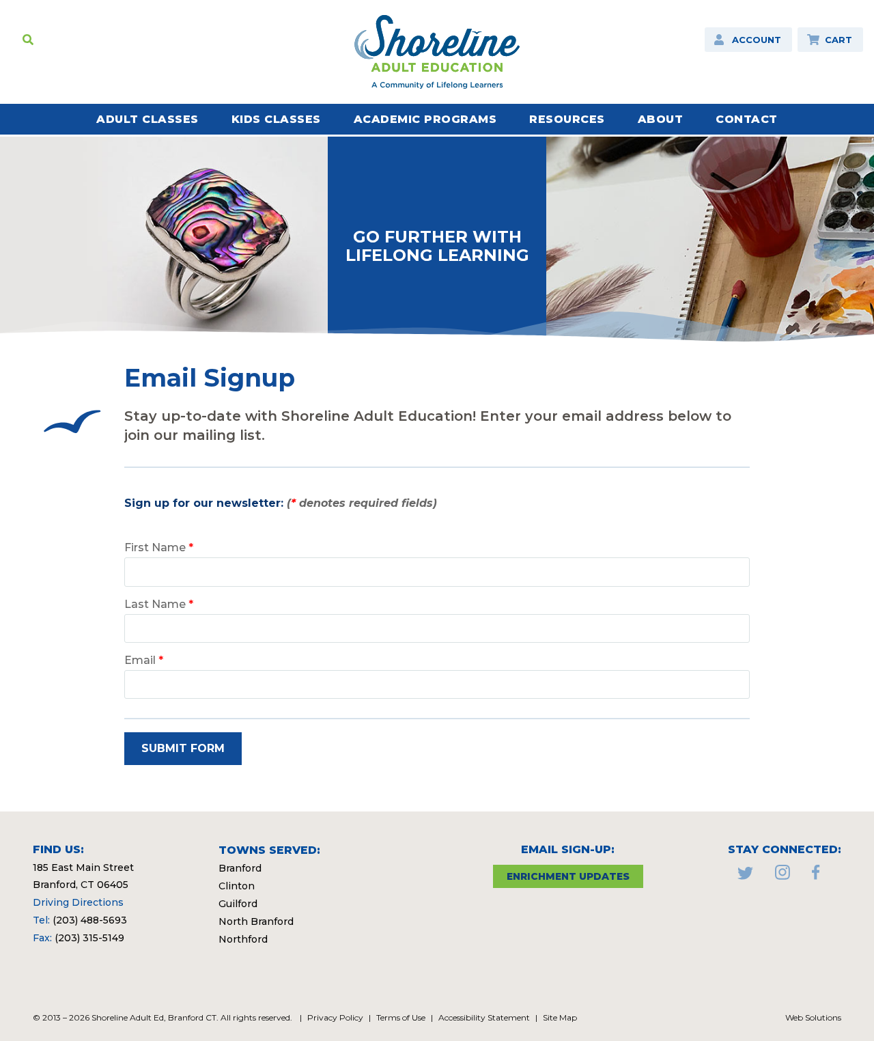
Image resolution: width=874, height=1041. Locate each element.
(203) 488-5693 (90, 920)
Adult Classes (147, 119)
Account (756, 39)
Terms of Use (400, 1017)
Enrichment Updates (568, 876)
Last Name (158, 604)
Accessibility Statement (484, 1017)
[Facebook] (816, 876)
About (660, 119)
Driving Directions (78, 902)
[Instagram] (782, 876)
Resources (567, 119)
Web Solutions (813, 1017)
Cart (838, 39)
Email (143, 660)
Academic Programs (425, 119)
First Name (158, 547)
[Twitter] (745, 876)
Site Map (560, 1017)
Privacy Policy (335, 1017)
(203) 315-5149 (89, 938)
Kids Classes (276, 119)
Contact (747, 119)
